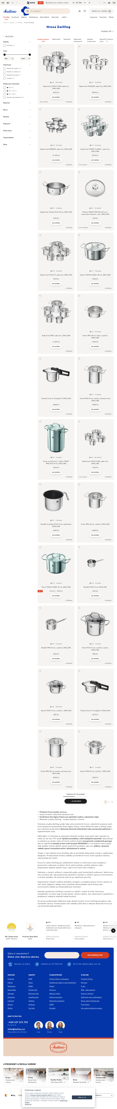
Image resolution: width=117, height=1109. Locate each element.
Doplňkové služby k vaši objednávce (62, 982)
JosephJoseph (34, 997)
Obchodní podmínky (56, 1001)
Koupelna (11, 997)
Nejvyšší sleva (103, 40)
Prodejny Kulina (87, 979)
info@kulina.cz (16, 1029)
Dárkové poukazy (55, 997)
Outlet (10, 1008)
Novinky (103, 17)
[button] (76, 40)
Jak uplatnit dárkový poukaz (91, 1008)
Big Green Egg (34, 993)
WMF (30, 979)
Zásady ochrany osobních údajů (40, 1095)
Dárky (111, 17)
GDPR (51, 1004)
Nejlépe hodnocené (91, 40)
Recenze (84, 982)
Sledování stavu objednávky (91, 997)
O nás (83, 986)
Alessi (31, 982)
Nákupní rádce (54, 993)
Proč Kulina (85, 1004)
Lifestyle (11, 1001)
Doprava (52, 990)
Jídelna (10, 982)
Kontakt (52, 1008)
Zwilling (63, 812)
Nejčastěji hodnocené (78, 40)
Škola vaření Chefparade (90, 1001)
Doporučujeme (43, 39)
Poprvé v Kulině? (87, 993)
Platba (51, 986)
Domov (10, 1004)
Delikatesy (12, 986)
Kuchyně (11, 979)
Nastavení (28, 1104)
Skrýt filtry (9, 36)
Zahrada (11, 993)
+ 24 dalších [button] (75, 801)
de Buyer (32, 1004)
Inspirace (94, 17)
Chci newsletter (95, 955)
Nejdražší (67, 39)
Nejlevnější (56, 39)
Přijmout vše (82, 1097)
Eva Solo (32, 1008)
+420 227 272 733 (18, 1022)
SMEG (31, 986)
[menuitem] (6, 17)
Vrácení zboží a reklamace (59, 979)
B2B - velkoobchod (88, 990)
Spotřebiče (12, 990)
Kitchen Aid (33, 990)
